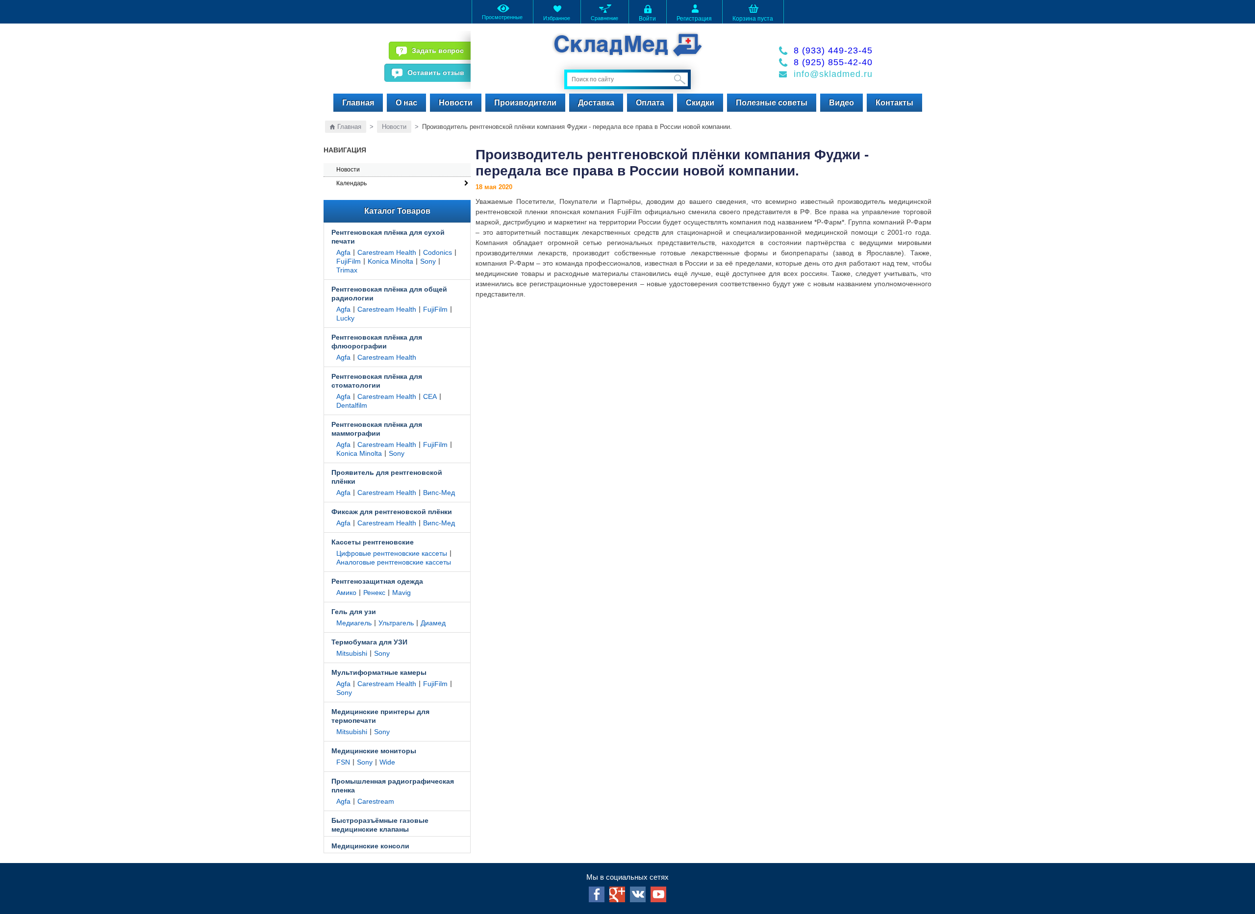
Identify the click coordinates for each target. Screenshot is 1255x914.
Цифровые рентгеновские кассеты (391, 553)
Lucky (345, 318)
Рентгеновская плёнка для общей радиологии (389, 293)
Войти (647, 18)
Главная (358, 103)
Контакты (894, 103)
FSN (343, 762)
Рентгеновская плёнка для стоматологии (376, 380)
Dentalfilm (351, 405)
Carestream (375, 801)
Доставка (596, 103)
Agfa (343, 252)
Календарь (351, 183)
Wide (387, 762)
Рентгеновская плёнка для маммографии (376, 428)
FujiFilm (348, 261)
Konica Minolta (390, 261)
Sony (428, 261)
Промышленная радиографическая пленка (392, 785)
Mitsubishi (351, 653)
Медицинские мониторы (373, 751)
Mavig (401, 592)
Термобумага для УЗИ (369, 642)
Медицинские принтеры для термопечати (380, 716)
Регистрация (694, 18)
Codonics (437, 252)
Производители (525, 103)
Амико (346, 592)
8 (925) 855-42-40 (833, 62)
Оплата (650, 103)
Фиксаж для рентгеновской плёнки (391, 512)
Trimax (346, 270)
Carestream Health (386, 252)
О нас (406, 103)
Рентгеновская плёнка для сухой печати (388, 236)
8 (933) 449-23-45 (833, 50)
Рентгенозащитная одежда (377, 581)
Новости (456, 103)
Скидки (700, 103)
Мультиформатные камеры (379, 672)
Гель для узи (353, 612)
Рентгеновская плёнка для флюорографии (376, 341)
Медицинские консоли (370, 846)
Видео (841, 103)
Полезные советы (771, 103)
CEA (430, 396)
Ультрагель (396, 623)
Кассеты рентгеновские (372, 542)
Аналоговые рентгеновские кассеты (393, 562)
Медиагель (354, 623)
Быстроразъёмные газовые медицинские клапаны (379, 824)
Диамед (433, 623)
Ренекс (374, 592)
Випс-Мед (439, 492)
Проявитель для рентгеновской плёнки (386, 477)
